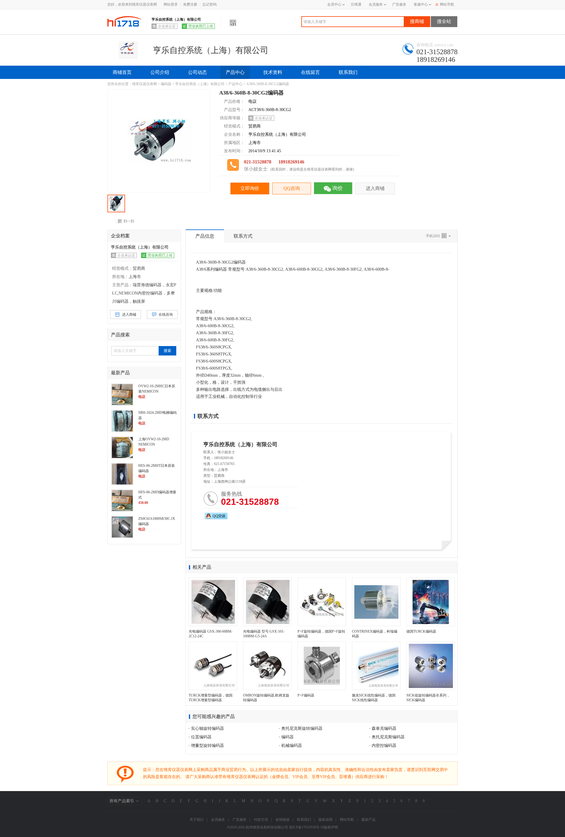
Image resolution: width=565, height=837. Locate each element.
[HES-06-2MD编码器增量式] (122, 500)
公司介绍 (159, 72)
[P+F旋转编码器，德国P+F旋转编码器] (322, 602)
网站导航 (447, 4)
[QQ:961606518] (216, 516)
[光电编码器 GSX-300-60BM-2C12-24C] (213, 602)
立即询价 (249, 188)
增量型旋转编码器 (207, 745)
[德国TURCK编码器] (431, 602)
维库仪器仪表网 (144, 84)
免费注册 (190, 4)
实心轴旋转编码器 (207, 728)
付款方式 (261, 820)
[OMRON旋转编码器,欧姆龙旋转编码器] (267, 666)
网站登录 (171, 4)
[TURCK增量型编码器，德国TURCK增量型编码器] (213, 666)
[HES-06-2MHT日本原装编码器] (122, 474)
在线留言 (310, 72)
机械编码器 (291, 745)
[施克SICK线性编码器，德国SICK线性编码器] (376, 666)
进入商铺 (375, 188)
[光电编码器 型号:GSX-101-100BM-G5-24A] (267, 602)
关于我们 (197, 820)
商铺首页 (122, 72)
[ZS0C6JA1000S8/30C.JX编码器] (122, 527)
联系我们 (348, 72)
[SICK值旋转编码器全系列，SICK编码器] (431, 666)
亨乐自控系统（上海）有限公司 (200, 84)
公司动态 (197, 72)
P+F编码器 (306, 695)
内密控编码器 (384, 745)
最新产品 (368, 820)
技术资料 (272, 72)
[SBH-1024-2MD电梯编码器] (122, 420)
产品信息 (204, 236)
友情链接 (282, 820)
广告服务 (399, 4)
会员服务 (376, 4)
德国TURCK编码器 (421, 631)
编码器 (166, 84)
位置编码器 (201, 737)
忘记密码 (209, 4)
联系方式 (243, 236)
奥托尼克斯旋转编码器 (302, 728)
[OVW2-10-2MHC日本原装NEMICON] (122, 394)
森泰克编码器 (384, 728)
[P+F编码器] (322, 666)
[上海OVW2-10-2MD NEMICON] (122, 447)
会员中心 (334, 4)
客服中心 (421, 4)
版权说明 (325, 820)
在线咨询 (166, 314)
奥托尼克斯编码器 (388, 737)
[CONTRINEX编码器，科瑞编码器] (376, 602)
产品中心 (235, 72)
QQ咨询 (291, 188)
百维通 (356, 4)
